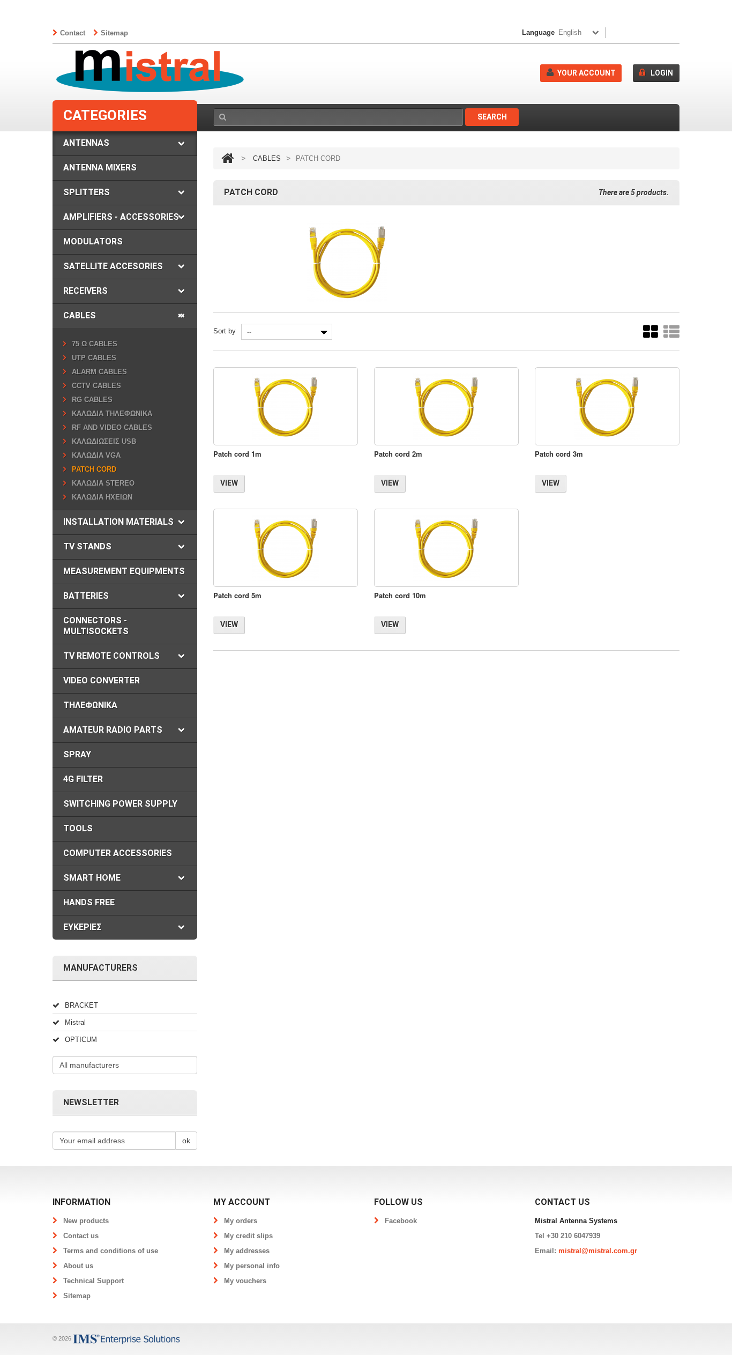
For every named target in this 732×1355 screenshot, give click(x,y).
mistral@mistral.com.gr (597, 1251)
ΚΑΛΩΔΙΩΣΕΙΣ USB (104, 441)
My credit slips (248, 1236)
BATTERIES (86, 596)
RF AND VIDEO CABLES (112, 427)
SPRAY (77, 754)
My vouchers (245, 1281)
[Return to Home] (227, 158)
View (229, 483)
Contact (72, 33)
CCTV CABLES (96, 386)
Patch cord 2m (398, 454)
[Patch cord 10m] (446, 548)
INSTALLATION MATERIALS (118, 522)
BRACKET (81, 1005)
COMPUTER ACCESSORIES (117, 853)
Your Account (586, 73)
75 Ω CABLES (94, 344)
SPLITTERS (86, 192)
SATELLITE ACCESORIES (113, 266)
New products (86, 1221)
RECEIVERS (85, 291)
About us (78, 1266)
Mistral (75, 1022)
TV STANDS (87, 546)
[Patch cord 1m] (285, 406)
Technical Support (93, 1281)
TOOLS (78, 828)
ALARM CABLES (99, 372)
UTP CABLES (94, 358)
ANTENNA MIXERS (100, 167)
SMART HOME (92, 878)
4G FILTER (83, 779)
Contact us (81, 1236)
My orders (240, 1221)
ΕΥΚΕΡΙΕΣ (82, 927)
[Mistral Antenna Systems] (150, 71)
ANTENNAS (86, 143)
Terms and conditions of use (110, 1251)
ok (186, 1140)
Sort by (224, 331)
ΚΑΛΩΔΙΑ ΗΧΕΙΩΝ (102, 497)
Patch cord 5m (237, 595)
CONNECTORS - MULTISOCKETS (96, 625)
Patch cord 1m (237, 454)
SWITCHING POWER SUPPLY (120, 804)
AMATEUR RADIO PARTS (112, 730)
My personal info (252, 1266)
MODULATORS (93, 241)
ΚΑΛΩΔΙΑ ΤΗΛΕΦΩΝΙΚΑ (112, 414)
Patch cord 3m (559, 454)
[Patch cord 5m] (285, 548)
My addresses (247, 1251)
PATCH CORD (94, 469)
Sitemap (114, 33)
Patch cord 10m (400, 595)
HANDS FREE (89, 902)
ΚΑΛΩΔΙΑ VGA (96, 455)
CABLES (79, 315)
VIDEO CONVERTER (101, 680)
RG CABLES (92, 400)
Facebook (401, 1221)
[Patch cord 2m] (446, 406)
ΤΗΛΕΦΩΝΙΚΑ (90, 705)
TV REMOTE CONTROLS (111, 656)
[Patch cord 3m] (607, 406)
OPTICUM (81, 1040)
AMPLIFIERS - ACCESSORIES (121, 217)
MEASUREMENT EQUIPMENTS (124, 571)
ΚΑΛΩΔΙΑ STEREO (103, 483)
